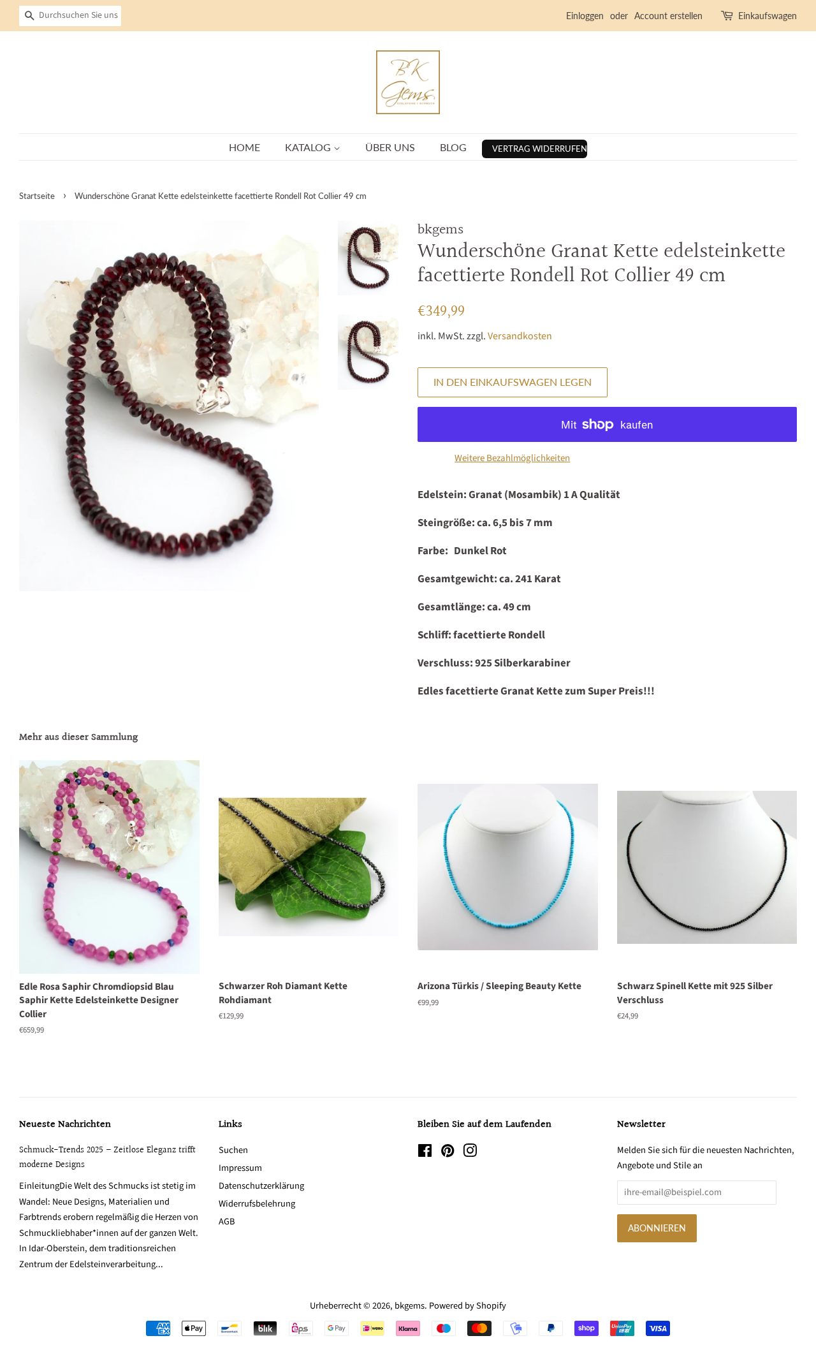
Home (244, 147)
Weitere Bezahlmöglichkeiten (512, 458)
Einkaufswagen (767, 15)
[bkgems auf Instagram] (470, 1153)
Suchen (233, 1150)
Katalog (309, 147)
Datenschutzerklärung (261, 1186)
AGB (227, 1221)
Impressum (240, 1168)
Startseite (37, 196)
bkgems (410, 1305)
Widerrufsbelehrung (257, 1203)
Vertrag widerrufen (539, 148)
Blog (453, 147)
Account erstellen (668, 15)
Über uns (390, 147)
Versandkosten (520, 336)
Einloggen (585, 15)
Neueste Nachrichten (65, 1125)
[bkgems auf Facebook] (425, 1153)
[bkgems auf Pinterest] (448, 1153)
